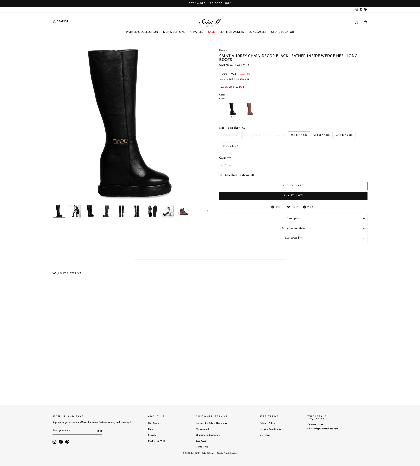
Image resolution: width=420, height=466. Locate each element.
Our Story (153, 423)
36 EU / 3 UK (253, 135)
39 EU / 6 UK (321, 135)
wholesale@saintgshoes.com (322, 429)
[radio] (233, 111)
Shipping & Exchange (208, 435)
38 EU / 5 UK (299, 135)
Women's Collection (142, 32)
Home (222, 50)
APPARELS (196, 32)
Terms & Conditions (270, 429)
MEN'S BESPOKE (174, 32)
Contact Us (202, 447)
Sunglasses (257, 32)
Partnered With (156, 441)
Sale (211, 32)
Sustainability (293, 238)
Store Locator (282, 32)
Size (230, 127)
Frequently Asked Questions (211, 423)
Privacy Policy (267, 423)
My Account (202, 429)
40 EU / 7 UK (344, 135)
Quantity (225, 157)
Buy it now (293, 195)
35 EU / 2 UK (230, 135)
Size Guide (202, 441)
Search (152, 435)
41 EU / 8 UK (230, 146)
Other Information (293, 228)
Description (293, 218)
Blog (150, 429)
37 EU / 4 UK (276, 135)
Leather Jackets (232, 32)
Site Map (265, 435)
